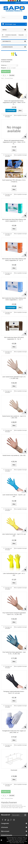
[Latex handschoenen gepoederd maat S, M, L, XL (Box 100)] (14, 365)
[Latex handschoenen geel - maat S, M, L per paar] (14, 523)
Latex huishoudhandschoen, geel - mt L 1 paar (14, 574)
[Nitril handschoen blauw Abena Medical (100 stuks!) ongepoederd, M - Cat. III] (14, 247)
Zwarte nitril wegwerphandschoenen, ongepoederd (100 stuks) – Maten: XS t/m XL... (14, 102)
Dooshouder (14, 770)
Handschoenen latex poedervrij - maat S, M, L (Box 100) (14, 416)
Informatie (7, 41)
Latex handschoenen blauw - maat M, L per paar (14, 495)
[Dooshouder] (14, 759)
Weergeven (3, 67)
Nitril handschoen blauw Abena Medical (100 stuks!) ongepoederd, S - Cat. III (14, 220)
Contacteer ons (19, 2)
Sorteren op (3, 65)
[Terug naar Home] (2, 35)
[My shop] (14, 8)
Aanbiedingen (8, 47)
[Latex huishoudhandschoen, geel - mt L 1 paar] (14, 562)
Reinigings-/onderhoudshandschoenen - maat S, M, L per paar (14, 692)
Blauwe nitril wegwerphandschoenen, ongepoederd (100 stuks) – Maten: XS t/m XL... (14, 142)
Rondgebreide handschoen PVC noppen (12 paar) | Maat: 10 (14, 731)
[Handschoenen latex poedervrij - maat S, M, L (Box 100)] (14, 405)
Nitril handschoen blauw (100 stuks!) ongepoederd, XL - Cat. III (14, 338)
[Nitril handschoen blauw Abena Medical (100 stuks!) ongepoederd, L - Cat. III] (14, 287)
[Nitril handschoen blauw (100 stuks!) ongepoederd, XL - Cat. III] (14, 326)
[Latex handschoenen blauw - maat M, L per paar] (14, 483)
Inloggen (24, 2)
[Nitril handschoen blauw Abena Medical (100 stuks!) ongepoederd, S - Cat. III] (14, 208)
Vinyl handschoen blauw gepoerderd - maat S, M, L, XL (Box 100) (14, 652)
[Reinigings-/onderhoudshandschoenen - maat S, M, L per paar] (14, 680)
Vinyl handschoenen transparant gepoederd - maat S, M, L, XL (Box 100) (14, 613)
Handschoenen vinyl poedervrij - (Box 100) (14, 455)
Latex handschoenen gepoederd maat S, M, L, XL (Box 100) (14, 377)
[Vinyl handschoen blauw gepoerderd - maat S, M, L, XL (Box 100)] (14, 641)
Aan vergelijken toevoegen (21, 115)
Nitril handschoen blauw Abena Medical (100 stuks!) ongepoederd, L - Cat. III (14, 298)
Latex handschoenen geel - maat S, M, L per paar (14, 534)
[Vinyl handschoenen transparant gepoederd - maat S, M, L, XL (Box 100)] (14, 601)
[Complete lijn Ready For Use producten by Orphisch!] (14, 0)
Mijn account (5, 831)
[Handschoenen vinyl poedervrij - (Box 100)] (14, 444)
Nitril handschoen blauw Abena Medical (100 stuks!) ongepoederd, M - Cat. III (14, 259)
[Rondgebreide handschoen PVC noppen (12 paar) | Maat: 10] (14, 719)
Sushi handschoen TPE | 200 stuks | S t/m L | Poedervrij (14, 180)
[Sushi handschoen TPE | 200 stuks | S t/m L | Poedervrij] (14, 169)
